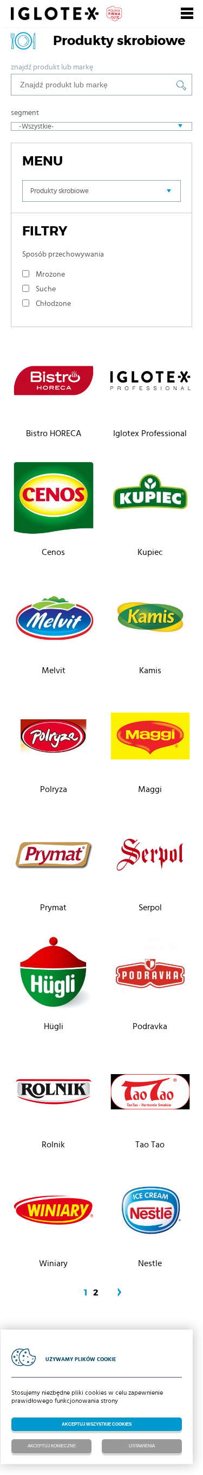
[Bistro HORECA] (53, 382)
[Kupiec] (150, 501)
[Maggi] (150, 738)
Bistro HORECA (53, 433)
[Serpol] (150, 857)
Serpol (150, 907)
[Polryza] (53, 738)
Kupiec (150, 552)
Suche (46, 289)
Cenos (53, 552)
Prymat (53, 907)
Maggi (150, 789)
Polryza (53, 789)
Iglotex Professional (150, 433)
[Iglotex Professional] (150, 382)
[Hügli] (53, 975)
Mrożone (50, 274)
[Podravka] (150, 975)
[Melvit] (53, 620)
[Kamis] (150, 620)
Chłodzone (53, 304)
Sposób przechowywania (63, 254)
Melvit (54, 670)
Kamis (150, 670)
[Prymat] (53, 857)
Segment (25, 113)
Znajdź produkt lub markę (52, 67)
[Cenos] (53, 501)
